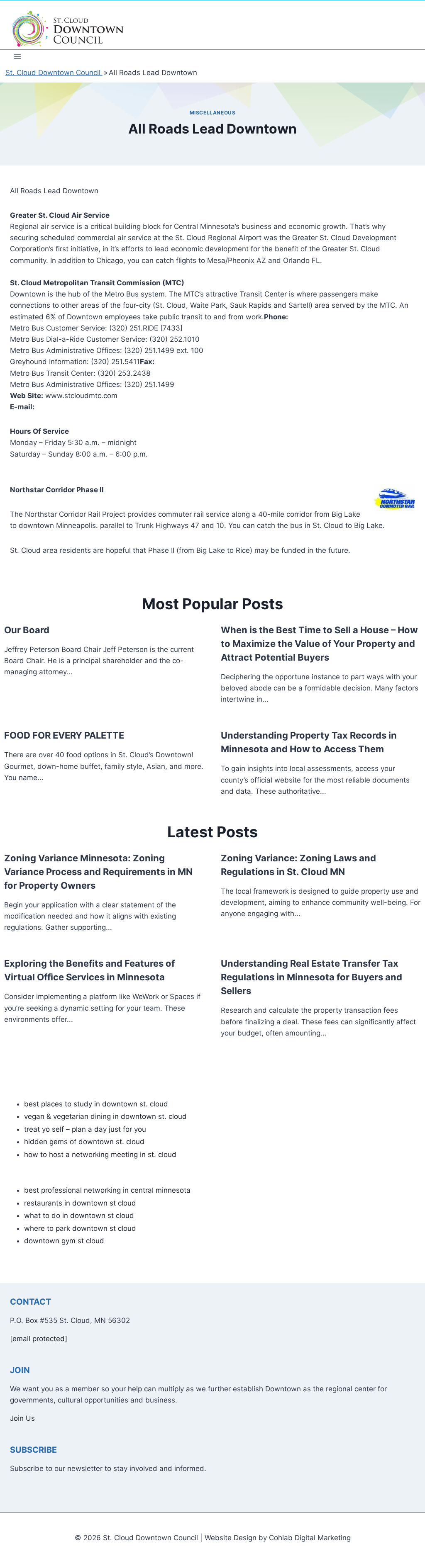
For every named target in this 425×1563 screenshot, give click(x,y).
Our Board (26, 630)
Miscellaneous (213, 112)
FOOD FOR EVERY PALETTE (64, 735)
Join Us (22, 1418)
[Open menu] (17, 56)
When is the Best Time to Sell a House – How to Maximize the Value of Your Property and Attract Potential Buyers (319, 644)
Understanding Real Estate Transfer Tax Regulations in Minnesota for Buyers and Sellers (311, 977)
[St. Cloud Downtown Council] (68, 29)
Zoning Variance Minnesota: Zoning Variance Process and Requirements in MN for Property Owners (98, 872)
